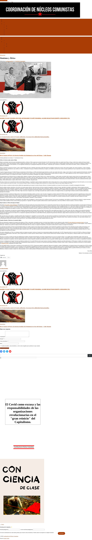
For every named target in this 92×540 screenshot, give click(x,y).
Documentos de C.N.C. (7, 20)
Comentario (2, 336)
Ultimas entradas (6, 19)
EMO (9, 26)
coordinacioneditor (9, 61)
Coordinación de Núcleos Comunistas (10, 536)
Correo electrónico (4, 341)
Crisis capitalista (8, 33)
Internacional (7, 31)
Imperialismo (7, 32)
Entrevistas (7, 22)
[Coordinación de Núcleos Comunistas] (40, 17)
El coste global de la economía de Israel (76, 222)
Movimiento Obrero (9, 24)
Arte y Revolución (11, 28)
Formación (7, 29)
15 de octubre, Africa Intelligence (10, 204)
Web (1, 343)
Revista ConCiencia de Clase (8, 21)
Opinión (6, 35)
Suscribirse (61, 533)
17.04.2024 (17, 61)
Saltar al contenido (3, 0)
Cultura (6, 27)
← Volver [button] (2, 524)
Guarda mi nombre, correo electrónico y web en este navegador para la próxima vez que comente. (21, 345)
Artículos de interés (6, 23)
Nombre (2, 338)
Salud (6, 30)
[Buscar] (90, 355)
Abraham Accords (5, 243)
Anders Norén (6, 538)
